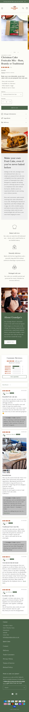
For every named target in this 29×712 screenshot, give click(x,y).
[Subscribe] (24, 688)
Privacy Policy (8, 659)
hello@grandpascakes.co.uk (11, 637)
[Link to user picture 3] (8, 471)
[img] (6, 390)
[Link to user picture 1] (14, 453)
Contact (5, 646)
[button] (2, 8)
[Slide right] (18, 52)
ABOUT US (10, 342)
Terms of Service (8, 663)
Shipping (3, 72)
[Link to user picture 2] (4, 471)
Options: (3, 91)
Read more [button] (7, 513)
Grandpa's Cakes (16, 709)
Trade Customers (8, 654)
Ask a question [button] (14, 376)
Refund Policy (8, 667)
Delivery (6, 650)
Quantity (3, 98)
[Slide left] (11, 52)
